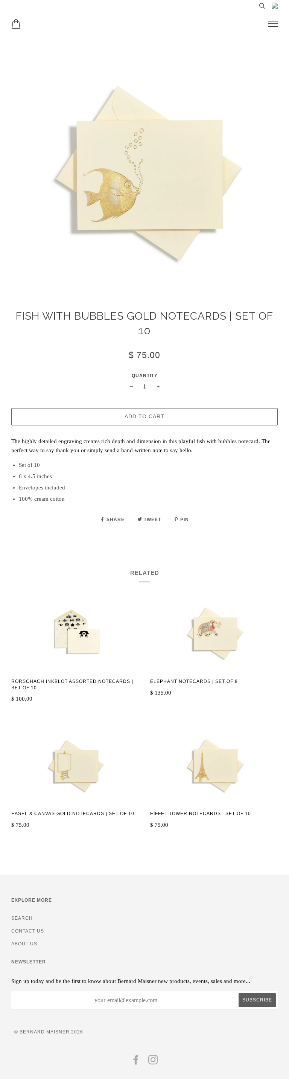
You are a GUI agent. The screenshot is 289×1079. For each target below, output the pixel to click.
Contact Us (27, 931)
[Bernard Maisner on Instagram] (153, 1062)
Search (22, 918)
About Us (24, 943)
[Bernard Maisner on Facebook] (136, 1062)
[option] (144, 173)
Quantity (145, 375)
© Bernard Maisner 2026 (48, 1032)
